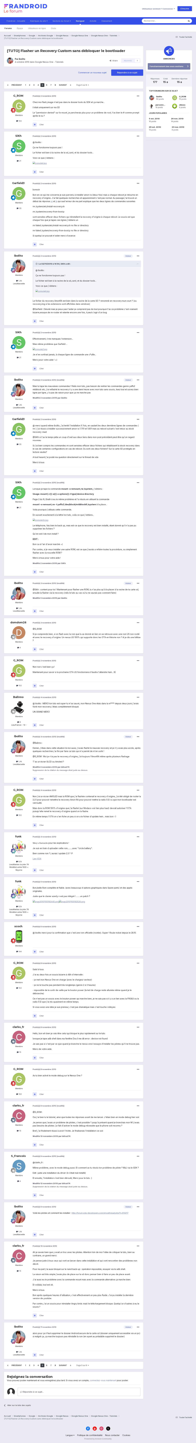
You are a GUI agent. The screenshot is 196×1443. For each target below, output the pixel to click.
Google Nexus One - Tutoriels (49, 62)
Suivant (63, 85)
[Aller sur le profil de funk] (18, 846)
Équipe (20, 28)
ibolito (22, 59)
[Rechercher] (189, 21)
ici (52, 201)
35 (20, 208)
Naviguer (80, 21)
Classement (106, 21)
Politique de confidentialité (89, 1435)
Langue (69, 1435)
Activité (93, 21)
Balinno (18, 697)
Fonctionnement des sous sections (166, 66)
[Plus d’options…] (138, 96)
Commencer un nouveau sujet (92, 72)
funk (18, 836)
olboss (182, 105)
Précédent (16, 85)
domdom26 (18, 622)
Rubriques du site (38, 21)
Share (114, 60)
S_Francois (18, 1156)
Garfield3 (18, 183)
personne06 (161, 105)
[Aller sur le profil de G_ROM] (18, 106)
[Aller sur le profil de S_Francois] (18, 1166)
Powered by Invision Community (98, 1439)
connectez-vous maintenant (103, 1380)
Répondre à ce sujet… (33, 1392)
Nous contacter (112, 1435)
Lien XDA (37, 858)
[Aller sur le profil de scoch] (18, 936)
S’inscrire (185, 8)
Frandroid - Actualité (16, 21)
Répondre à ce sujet (127, 72)
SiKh (18, 135)
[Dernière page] (71, 85)
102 (20, 121)
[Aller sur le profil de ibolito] (10, 60)
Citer (41, 124)
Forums (8, 28)
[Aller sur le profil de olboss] (174, 106)
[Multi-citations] (35, 125)
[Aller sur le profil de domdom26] (18, 632)
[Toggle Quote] (37, 264)
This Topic (177, 21)
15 (20, 1052)
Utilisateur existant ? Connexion (158, 9)
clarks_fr (18, 1027)
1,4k (20, 281)
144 (20, 951)
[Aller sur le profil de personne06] (151, 106)
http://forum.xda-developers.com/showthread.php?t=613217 (100, 1213)
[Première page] (8, 85)
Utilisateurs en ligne (37, 28)
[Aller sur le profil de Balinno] (18, 707)
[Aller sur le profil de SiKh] (18, 146)
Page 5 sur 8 (82, 85)
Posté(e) (44, 96)
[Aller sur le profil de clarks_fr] (18, 1037)
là (56, 201)
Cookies (126, 1435)
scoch (18, 926)
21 (20, 161)
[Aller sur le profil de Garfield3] (18, 193)
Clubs (53, 28)
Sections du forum (61, 21)
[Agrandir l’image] (40, 163)
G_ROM (18, 95)
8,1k (20, 861)
